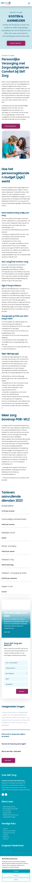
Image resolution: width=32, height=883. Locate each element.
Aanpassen (16, 875)
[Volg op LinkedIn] (6, 794)
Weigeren (16, 879)
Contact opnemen (15, 43)
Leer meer (7, 632)
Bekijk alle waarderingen (7, 852)
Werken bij (6, 837)
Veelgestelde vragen (9, 817)
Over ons (5, 839)
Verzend (21, 691)
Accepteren (16, 871)
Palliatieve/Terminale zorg (10, 815)
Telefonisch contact (9, 833)
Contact (5, 829)
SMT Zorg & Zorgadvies (7, 851)
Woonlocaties (7, 813)
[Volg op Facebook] (3, 794)
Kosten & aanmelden (9, 831)
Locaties (5, 835)
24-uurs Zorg (6, 811)
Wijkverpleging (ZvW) (9, 807)
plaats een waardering (18, 852)
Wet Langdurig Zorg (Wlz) (10, 809)
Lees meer (8, 760)
